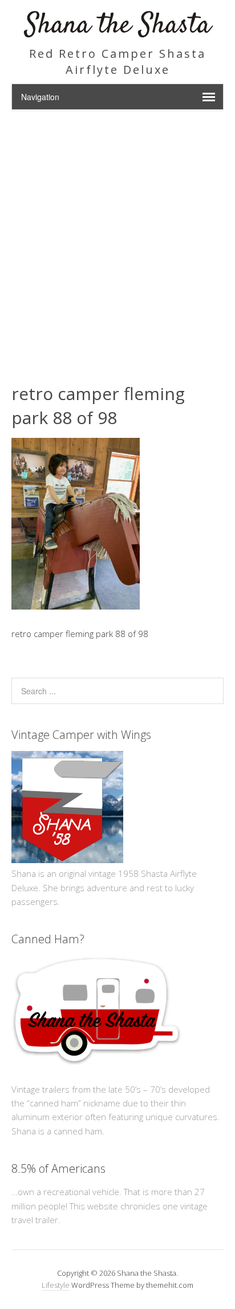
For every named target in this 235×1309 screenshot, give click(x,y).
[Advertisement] (117, 235)
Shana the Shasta (117, 25)
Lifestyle (56, 1285)
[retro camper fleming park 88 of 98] (75, 606)
